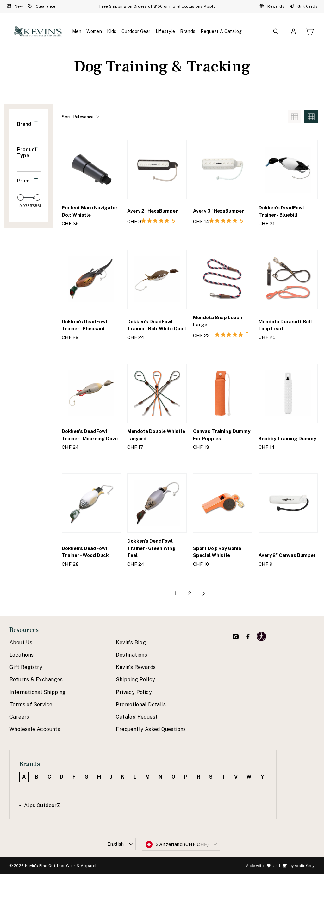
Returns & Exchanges (36, 679)
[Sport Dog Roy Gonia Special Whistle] (223, 503)
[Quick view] (112, 236)
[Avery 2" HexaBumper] (157, 170)
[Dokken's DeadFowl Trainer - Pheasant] (91, 279)
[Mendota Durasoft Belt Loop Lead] (288, 279)
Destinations (131, 655)
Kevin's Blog (131, 642)
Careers (19, 717)
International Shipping (37, 692)
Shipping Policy (135, 679)
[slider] (20, 197)
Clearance (46, 6)
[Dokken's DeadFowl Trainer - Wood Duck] (91, 503)
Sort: (77, 116)
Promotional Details (141, 704)
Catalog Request (137, 717)
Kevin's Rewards (136, 667)
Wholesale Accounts (34, 729)
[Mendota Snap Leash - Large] (223, 279)
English (115, 844)
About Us (20, 642)
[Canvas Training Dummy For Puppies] (223, 393)
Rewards (275, 6)
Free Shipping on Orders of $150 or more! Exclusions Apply (157, 6)
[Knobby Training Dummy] (288, 393)
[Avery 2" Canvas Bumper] (288, 503)
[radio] (294, 116)
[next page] (203, 593)
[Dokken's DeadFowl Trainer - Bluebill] (288, 170)
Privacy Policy (134, 692)
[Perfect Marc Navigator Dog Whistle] (91, 170)
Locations (21, 655)
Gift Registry (25, 667)
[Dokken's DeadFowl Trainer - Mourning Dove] (91, 393)
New (19, 6)
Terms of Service (30, 704)
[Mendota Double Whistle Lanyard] (157, 393)
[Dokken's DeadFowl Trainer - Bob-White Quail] (157, 279)
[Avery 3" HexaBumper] (223, 170)
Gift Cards (307, 6)
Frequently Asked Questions (151, 729)
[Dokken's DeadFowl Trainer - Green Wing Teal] (157, 503)
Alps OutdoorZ (42, 805)
